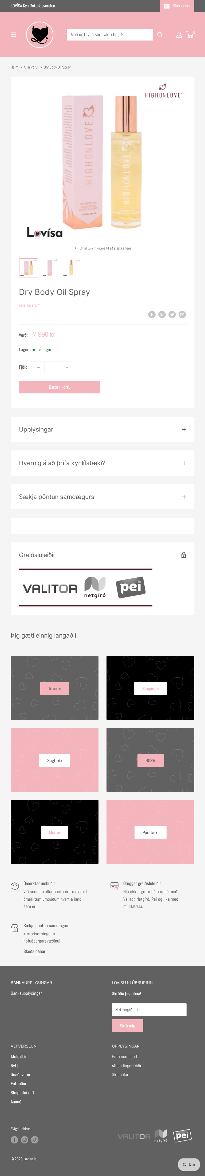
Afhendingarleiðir (126, 1066)
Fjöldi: (24, 367)
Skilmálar (120, 1074)
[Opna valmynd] (13, 35)
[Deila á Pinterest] (162, 314)
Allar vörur (31, 67)
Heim (14, 67)
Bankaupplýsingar (26, 993)
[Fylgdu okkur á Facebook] (14, 1139)
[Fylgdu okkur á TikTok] (34, 1139)
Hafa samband (124, 1057)
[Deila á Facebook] (152, 314)
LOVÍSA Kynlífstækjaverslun (33, 6)
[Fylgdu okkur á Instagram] (24, 1139)
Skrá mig (127, 1026)
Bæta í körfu (59, 387)
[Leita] (160, 35)
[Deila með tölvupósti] (182, 314)
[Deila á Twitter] (172, 314)
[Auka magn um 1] (67, 367)
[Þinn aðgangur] (179, 35)
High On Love (29, 305)
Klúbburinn (181, 6)
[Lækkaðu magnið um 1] (38, 367)
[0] (190, 34)
